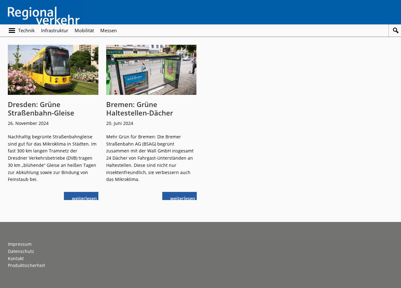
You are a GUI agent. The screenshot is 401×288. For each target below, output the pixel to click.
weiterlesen (85, 197)
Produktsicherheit (26, 265)
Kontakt (16, 258)
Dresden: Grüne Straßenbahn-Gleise (41, 108)
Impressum (20, 244)
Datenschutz (21, 251)
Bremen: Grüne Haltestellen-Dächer (139, 108)
